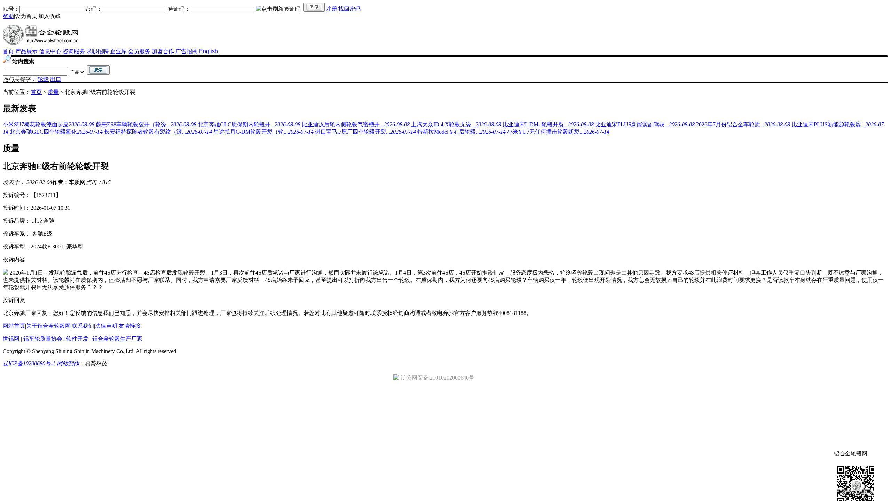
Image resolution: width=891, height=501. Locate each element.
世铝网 (11, 339)
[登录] (314, 7)
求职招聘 (97, 51)
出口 (55, 79)
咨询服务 (74, 51)
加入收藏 (49, 16)
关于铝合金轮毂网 (48, 326)
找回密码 (349, 9)
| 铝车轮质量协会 (42, 339)
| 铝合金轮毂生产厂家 (116, 339)
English (208, 51)
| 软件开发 (76, 339)
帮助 (8, 16)
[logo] (42, 46)
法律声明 (106, 326)
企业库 (118, 51)
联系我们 (83, 326)
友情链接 (129, 326)
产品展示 (26, 51)
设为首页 (26, 16)
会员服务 (139, 51)
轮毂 (43, 79)
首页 (8, 51)
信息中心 (50, 51)
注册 (331, 9)
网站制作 (68, 363)
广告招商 (186, 51)
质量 (53, 92)
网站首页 (14, 326)
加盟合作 (163, 51)
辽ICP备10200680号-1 (29, 363)
